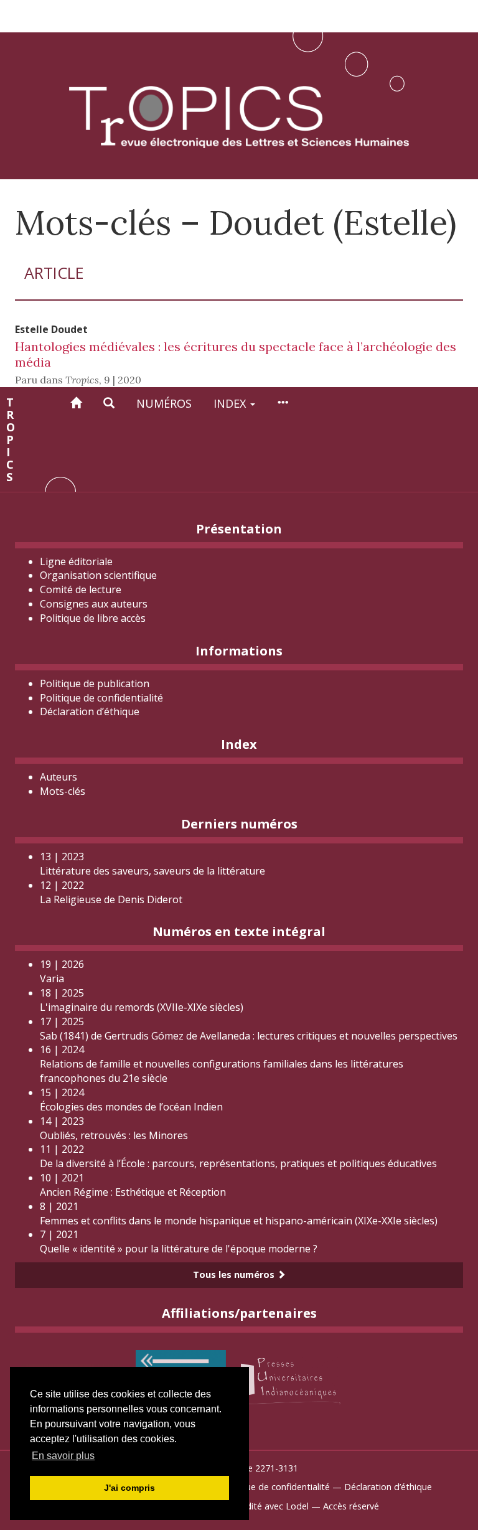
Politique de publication (94, 683)
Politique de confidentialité (101, 698)
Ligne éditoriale (76, 561)
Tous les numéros (235, 1274)
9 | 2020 (122, 379)
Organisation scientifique (98, 575)
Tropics (10, 439)
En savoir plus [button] (63, 1455)
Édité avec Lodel (275, 1506)
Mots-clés (62, 791)
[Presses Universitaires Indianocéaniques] (290, 1379)
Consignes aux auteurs (94, 604)
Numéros (164, 403)
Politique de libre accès (93, 618)
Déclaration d (89, 711)
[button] (109, 403)
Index (231, 403)
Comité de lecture (80, 589)
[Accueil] (76, 403)
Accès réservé (351, 1506)
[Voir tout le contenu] (283, 403)
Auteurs (58, 777)
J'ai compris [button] (129, 1488)
